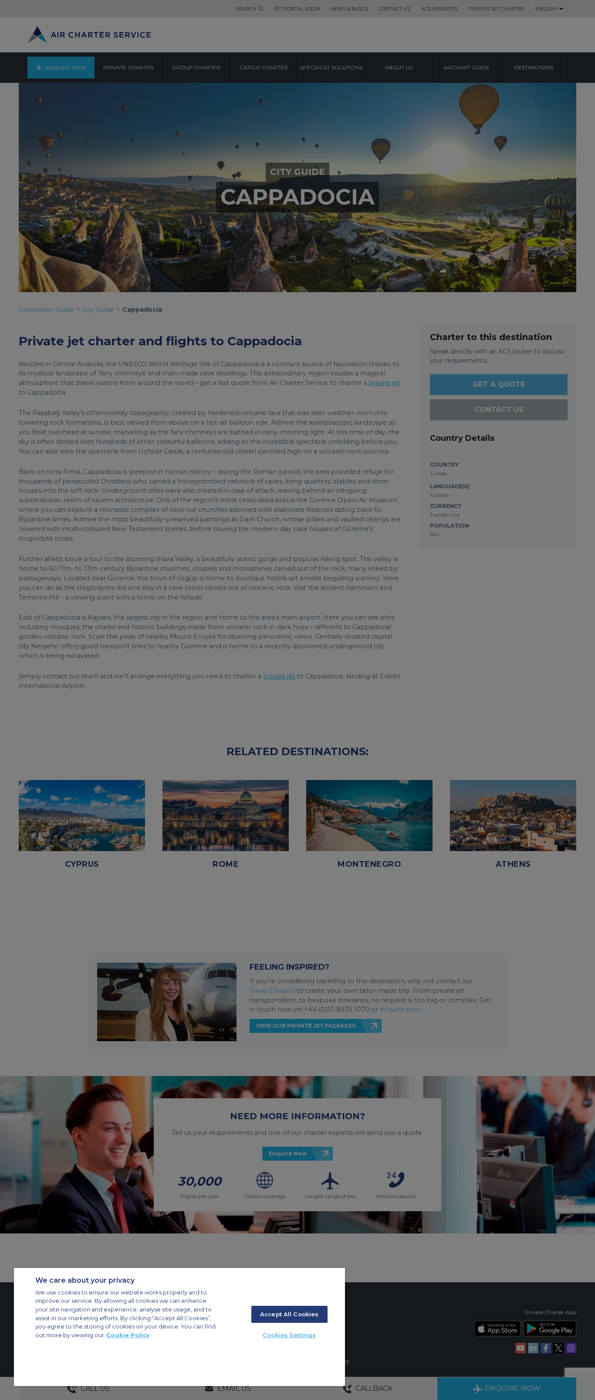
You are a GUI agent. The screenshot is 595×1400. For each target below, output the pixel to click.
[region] (179, 1327)
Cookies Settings (289, 1335)
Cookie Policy (128, 1335)
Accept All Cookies (289, 1314)
